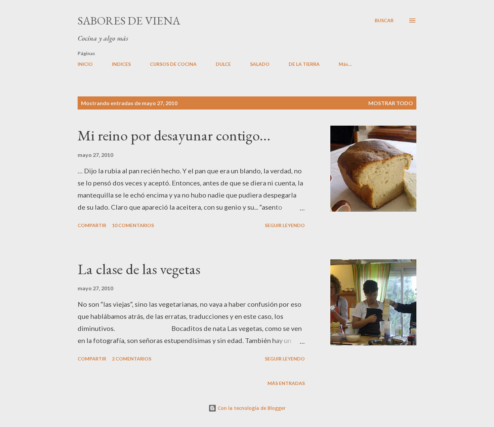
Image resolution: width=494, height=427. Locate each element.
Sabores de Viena (129, 20)
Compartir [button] (92, 225)
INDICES (121, 64)
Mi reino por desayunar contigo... (174, 135)
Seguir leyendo (285, 225)
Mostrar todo (390, 103)
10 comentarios (133, 225)
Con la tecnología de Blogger (251, 408)
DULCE (223, 64)
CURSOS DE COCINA (173, 64)
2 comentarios (131, 358)
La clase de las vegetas (139, 269)
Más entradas (286, 383)
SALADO (260, 64)
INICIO (85, 64)
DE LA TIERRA (304, 64)
